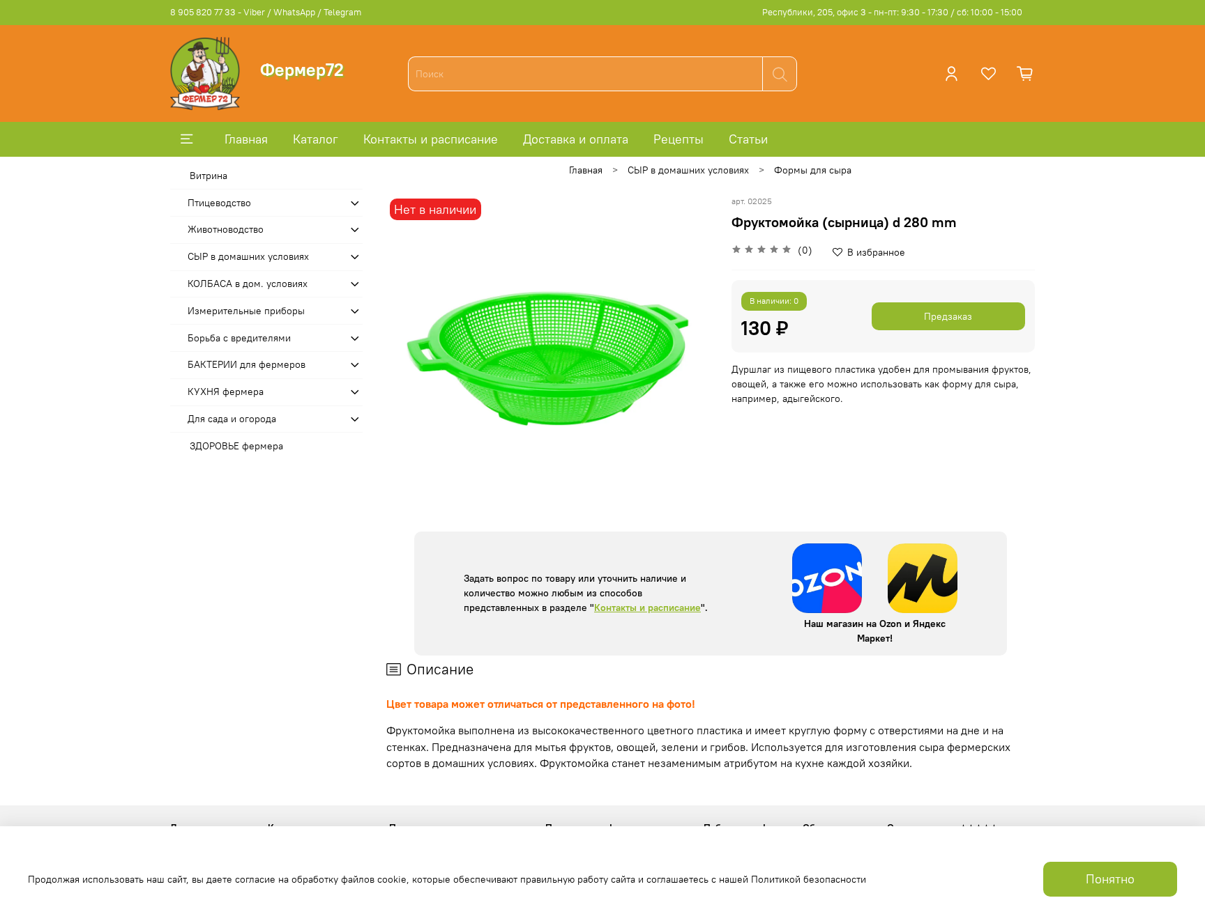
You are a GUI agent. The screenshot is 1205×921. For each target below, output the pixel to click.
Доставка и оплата (575, 139)
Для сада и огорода (232, 418)
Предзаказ (948, 316)
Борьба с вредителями (239, 338)
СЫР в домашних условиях (688, 170)
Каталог (315, 139)
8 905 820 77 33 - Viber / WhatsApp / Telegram (265, 12)
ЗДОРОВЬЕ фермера (236, 446)
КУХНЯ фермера (226, 391)
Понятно (1110, 879)
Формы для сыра (812, 170)
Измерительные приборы (246, 310)
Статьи (748, 139)
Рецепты (678, 139)
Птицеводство (219, 202)
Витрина (208, 175)
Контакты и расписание (430, 139)
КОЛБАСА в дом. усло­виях (248, 283)
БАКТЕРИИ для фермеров (246, 364)
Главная (246, 139)
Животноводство (226, 229)
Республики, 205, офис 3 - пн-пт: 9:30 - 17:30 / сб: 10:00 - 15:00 (892, 12)
